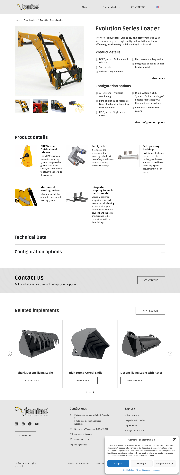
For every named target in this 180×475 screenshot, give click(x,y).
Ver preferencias (164, 463)
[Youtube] (36, 424)
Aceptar (118, 463)
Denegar (141, 463)
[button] (174, 439)
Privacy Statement (143, 470)
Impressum (156, 470)
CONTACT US (138, 7)
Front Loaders (30, 20)
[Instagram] (23, 424)
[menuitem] (159, 7)
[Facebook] (30, 424)
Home (17, 20)
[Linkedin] (16, 424)
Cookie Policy (128, 470)
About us (86, 7)
